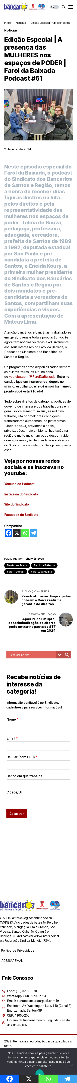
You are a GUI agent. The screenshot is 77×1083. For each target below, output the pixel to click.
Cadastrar (17, 814)
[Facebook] (8, 533)
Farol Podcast (15, 571)
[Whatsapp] (25, 533)
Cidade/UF (15, 792)
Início (7, 22)
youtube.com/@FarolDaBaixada (32, 377)
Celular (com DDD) (22, 757)
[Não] (72, 1065)
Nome (12, 719)
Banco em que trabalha (24, 776)
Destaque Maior (17, 565)
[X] (17, 533)
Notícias (21, 22)
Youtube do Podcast (19, 484)
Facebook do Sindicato (21, 515)
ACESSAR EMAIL (12, 960)
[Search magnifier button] (67, 654)
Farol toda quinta (41, 571)
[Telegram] (33, 533)
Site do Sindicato (16, 504)
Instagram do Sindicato (21, 494)
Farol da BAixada (44, 565)
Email (12, 738)
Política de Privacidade (17, 950)
